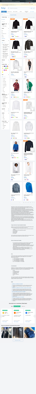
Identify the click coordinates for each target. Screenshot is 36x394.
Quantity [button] (3, 108)
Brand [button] (3, 28)
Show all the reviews (17, 340)
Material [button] (3, 59)
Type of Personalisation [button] (4, 94)
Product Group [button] (4, 17)
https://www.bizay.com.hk (17, 4)
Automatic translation (5, 320)
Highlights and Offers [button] (4, 24)
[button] (5, 30)
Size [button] (2, 74)
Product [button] (3, 40)
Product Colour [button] (4, 64)
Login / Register (32, 11)
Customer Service (26, 2)
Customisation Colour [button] (4, 103)
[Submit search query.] (2, 14)
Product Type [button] (4, 121)
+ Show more (3, 38)
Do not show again (29, 1)
